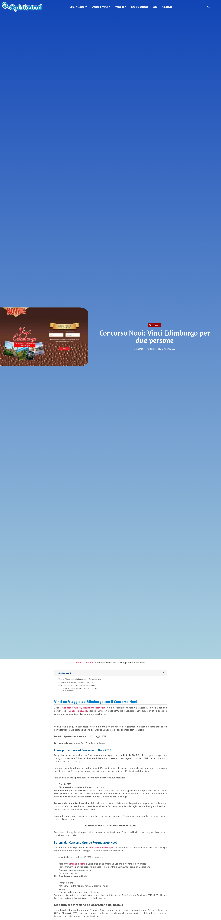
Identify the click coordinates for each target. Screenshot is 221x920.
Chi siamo (167, 6)
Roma (82, 864)
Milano (73, 864)
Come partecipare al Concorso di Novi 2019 (77, 682)
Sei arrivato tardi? (69, 690)
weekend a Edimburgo (101, 848)
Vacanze (119, 6)
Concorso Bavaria (78, 711)
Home (79, 663)
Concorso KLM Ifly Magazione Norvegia (83, 708)
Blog (155, 6)
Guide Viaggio (77, 6)
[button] (208, 7)
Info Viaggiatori (139, 6)
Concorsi (156, 325)
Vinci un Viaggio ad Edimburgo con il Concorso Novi (79, 679)
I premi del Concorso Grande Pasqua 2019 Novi (78, 685)
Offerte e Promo (100, 6)
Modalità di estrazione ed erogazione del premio (80, 688)
